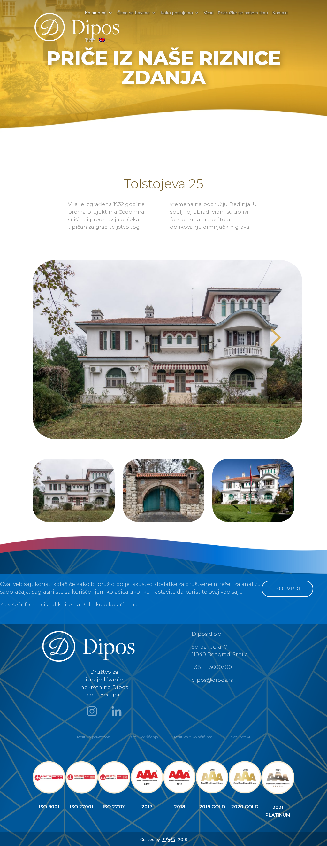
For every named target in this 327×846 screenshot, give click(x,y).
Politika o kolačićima (193, 736)
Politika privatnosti (94, 736)
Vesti (208, 13)
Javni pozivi (239, 736)
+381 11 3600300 (212, 667)
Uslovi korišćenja (143, 736)
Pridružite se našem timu (243, 13)
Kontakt (280, 13)
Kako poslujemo (177, 13)
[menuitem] (102, 45)
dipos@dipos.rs (212, 680)
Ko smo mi (95, 13)
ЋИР (90, 40)
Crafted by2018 (163, 839)
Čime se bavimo (133, 13)
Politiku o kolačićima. (110, 605)
